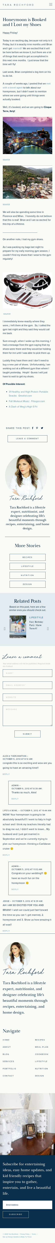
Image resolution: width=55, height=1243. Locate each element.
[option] (27, 627)
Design (27, 584)
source (6, 159)
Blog (6, 1054)
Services (8, 1061)
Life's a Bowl (10, 810)
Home (6, 1040)
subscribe (15, 1214)
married (17, 48)
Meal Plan (42, 1047)
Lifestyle (27, 566)
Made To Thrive (26, 1237)
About (7, 1047)
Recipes (28, 557)
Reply (6, 774)
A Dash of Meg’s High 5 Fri (23, 406)
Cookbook (42, 1054)
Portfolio (9, 1069)
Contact (8, 1076)
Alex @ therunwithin (14, 756)
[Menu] (41, 4)
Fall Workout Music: (27, 401)
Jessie (6, 901)
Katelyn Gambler (13, 1237)
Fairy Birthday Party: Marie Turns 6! (36, 625)
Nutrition (27, 575)
